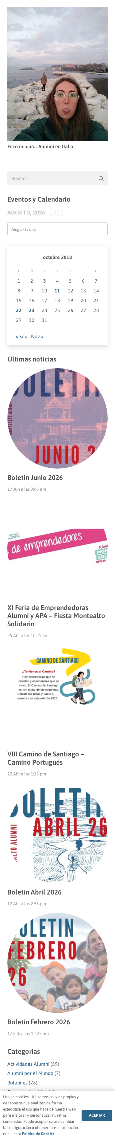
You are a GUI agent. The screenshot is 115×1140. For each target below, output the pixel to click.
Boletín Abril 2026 (34, 892)
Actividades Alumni (28, 1064)
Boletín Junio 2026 (35, 477)
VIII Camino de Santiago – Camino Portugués (45, 758)
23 (31, 310)
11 (57, 290)
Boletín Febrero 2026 (38, 1022)
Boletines (17, 1082)
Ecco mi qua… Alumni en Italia (40, 146)
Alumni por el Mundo (30, 1073)
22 (18, 310)
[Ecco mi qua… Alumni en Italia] (57, 11)
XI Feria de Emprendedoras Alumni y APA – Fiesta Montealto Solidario (56, 616)
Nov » (37, 336)
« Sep (21, 336)
